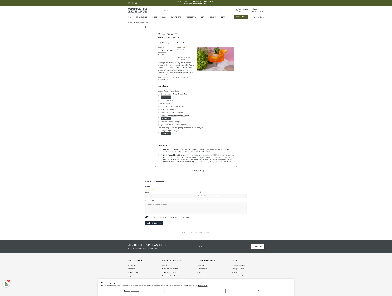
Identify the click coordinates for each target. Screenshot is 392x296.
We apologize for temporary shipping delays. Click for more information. (196, 3)
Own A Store (241, 17)
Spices (154, 17)
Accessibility (236, 272)
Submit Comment (154, 223)
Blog (129, 276)
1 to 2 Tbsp (175, 115)
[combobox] (192, 10)
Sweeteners (176, 17)
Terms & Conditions (239, 276)
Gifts (203, 17)
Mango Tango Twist (169, 34)
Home (130, 23)
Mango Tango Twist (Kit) (170, 131)
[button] (257, 10)
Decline (258, 291)
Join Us (199, 272)
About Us (200, 265)
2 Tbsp (174, 94)
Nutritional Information (170, 269)
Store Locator (202, 269)
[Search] (218, 10)
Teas (129, 17)
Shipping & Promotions (170, 272)
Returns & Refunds (168, 276)
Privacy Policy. (203, 286)
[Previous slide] (174, 3)
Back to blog (198, 170)
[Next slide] (217, 3)
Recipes (213, 17)
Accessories (191, 17)
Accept (194, 291)
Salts (164, 17)
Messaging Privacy (238, 269)
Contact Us (132, 265)
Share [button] (149, 27)
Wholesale (131, 269)
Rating (147, 186)
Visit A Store (259, 17)
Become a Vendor (134, 272)
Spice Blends (141, 17)
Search (164, 265)
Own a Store (201, 276)
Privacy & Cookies (238, 265)
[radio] (159, 38)
